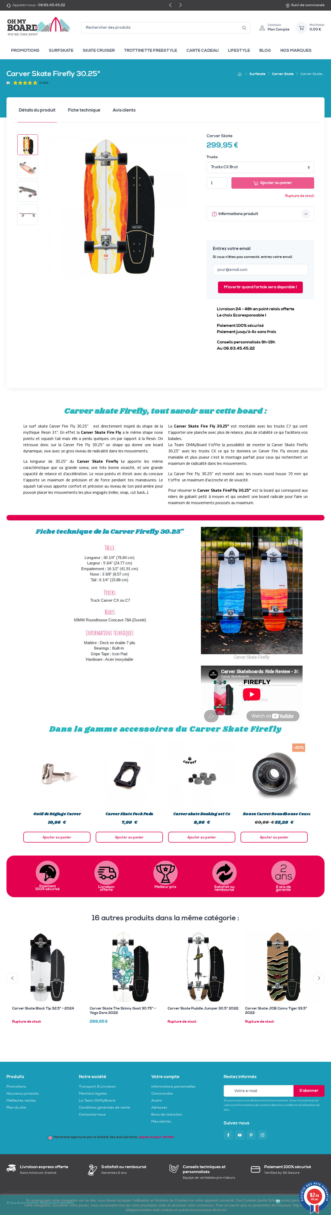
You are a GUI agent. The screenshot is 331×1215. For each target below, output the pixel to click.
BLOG (265, 50)
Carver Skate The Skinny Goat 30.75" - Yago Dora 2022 (123, 1010)
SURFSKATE (61, 50)
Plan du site (16, 1107)
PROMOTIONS (25, 50)
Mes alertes (161, 1121)
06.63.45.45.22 (51, 5)
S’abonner (309, 1090)
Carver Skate (219, 135)
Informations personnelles (173, 1086)
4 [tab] (168, 849)
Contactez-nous (92, 1114)
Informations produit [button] (238, 213)
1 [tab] (152, 849)
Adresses (159, 1107)
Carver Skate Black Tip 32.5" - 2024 (43, 1008)
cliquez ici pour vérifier (156, 1137)
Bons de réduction (166, 1114)
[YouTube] (239, 1135)
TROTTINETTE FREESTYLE (150, 50)
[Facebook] (228, 1135)
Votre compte (165, 1077)
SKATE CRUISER (99, 50)
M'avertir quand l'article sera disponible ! (260, 287)
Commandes (162, 1093)
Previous (16, 791)
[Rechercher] (244, 28)
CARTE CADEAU (202, 50)
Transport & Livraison (97, 1086)
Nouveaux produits (22, 1093)
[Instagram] (262, 1135)
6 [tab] (178, 849)
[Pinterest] (251, 1135)
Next (314, 791)
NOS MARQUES (296, 50)
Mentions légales (93, 1093)
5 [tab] (173, 849)
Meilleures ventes (21, 1100)
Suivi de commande (308, 5)
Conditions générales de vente (104, 1107)
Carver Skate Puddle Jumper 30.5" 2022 (203, 1008)
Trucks (212, 157)
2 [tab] (157, 849)
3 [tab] (163, 849)
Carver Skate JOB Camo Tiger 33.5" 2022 (276, 1010)
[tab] (37, 111)
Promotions (16, 1086)
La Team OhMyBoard (97, 1100)
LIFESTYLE (239, 50)
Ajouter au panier (276, 182)
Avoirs (156, 1100)
